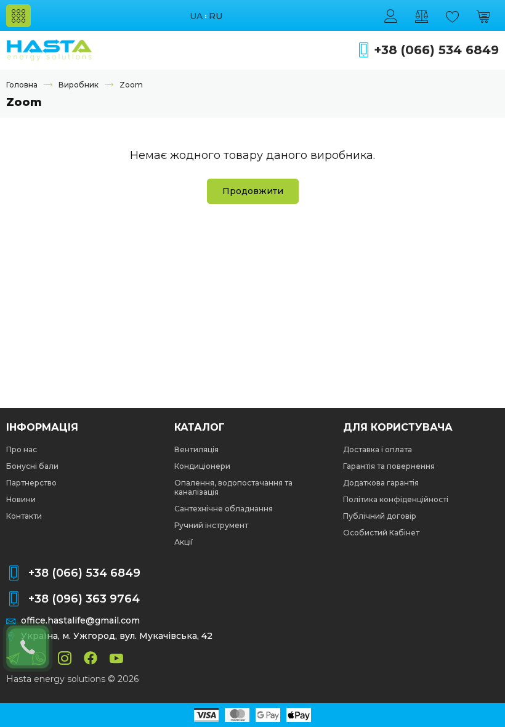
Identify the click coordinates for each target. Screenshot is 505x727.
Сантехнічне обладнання (223, 508)
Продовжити (252, 191)
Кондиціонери (202, 466)
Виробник (79, 84)
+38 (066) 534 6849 (436, 50)
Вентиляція (196, 449)
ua (196, 16)
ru (215, 16)
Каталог (199, 428)
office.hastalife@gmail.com (80, 620)
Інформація (42, 428)
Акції (183, 541)
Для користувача (398, 428)
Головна (22, 84)
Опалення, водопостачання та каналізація (233, 487)
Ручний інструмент (211, 525)
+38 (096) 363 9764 (84, 599)
